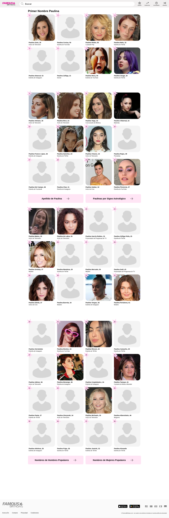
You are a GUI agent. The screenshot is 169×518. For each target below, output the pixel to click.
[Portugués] (151, 506)
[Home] (42, 505)
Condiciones (35, 513)
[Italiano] (160, 506)
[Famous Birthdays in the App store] (123, 506)
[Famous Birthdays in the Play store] (134, 506)
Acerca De (5, 513)
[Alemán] (165, 506)
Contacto (15, 513)
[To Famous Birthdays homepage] (9, 3)
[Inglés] (146, 506)
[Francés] (156, 506)
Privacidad (24, 513)
